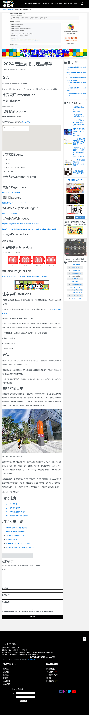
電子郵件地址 (6, 595)
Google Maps (26, 122)
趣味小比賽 (76, 156)
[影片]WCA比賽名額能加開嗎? (15, 535)
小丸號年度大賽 (77, 124)
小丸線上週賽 (52, 681)
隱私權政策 (31, 659)
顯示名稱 (5, 588)
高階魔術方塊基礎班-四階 (76, 284)
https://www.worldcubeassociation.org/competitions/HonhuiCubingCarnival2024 (29, 229)
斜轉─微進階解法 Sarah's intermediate (79, 131)
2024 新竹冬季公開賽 (13, 508)
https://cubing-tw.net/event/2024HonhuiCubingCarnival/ (21, 224)
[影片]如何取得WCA (12, 539)
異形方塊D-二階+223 (75, 295)
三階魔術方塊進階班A (75, 273)
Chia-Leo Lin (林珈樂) (9, 213)
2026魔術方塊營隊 (52, 675)
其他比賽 (75, 143)
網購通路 (6, 669)
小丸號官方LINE (78, 115)
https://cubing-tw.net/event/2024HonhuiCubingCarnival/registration (25, 276)
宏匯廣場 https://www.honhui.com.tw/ (14, 203)
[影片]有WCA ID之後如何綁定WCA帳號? (19, 543)
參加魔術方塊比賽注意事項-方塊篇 (17, 528)
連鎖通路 (6, 675)
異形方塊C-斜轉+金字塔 (76, 292)
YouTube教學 (50, 657)
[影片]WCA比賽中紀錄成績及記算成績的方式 (20, 547)
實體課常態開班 (50, 669)
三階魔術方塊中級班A (75, 267)
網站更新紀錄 (34, 657)
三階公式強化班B (74, 281)
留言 (4, 569)
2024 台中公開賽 (11, 504)
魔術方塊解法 (76, 111)
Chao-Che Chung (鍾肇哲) (11, 192)
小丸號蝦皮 (6, 684)
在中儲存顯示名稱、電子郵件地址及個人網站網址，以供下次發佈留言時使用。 (28, 611)
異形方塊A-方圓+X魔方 (75, 287)
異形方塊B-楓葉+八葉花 (76, 290)
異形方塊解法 (76, 135)
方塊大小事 (26, 3)
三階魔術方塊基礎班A (75, 265)
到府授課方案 (51, 672)
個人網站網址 (6, 602)
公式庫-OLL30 (78, 171)
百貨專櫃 (6, 672)
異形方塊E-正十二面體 (75, 298)
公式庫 (74, 173)
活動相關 (45, 3)
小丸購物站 (6, 681)
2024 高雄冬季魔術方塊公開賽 (15, 512)
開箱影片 (6, 678)
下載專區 (42, 657)
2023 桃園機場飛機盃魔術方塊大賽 (17, 516)
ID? (20, 539)
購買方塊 (62, 3)
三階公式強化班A (74, 278)
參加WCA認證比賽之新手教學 (15, 532)
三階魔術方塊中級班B (75, 270)
